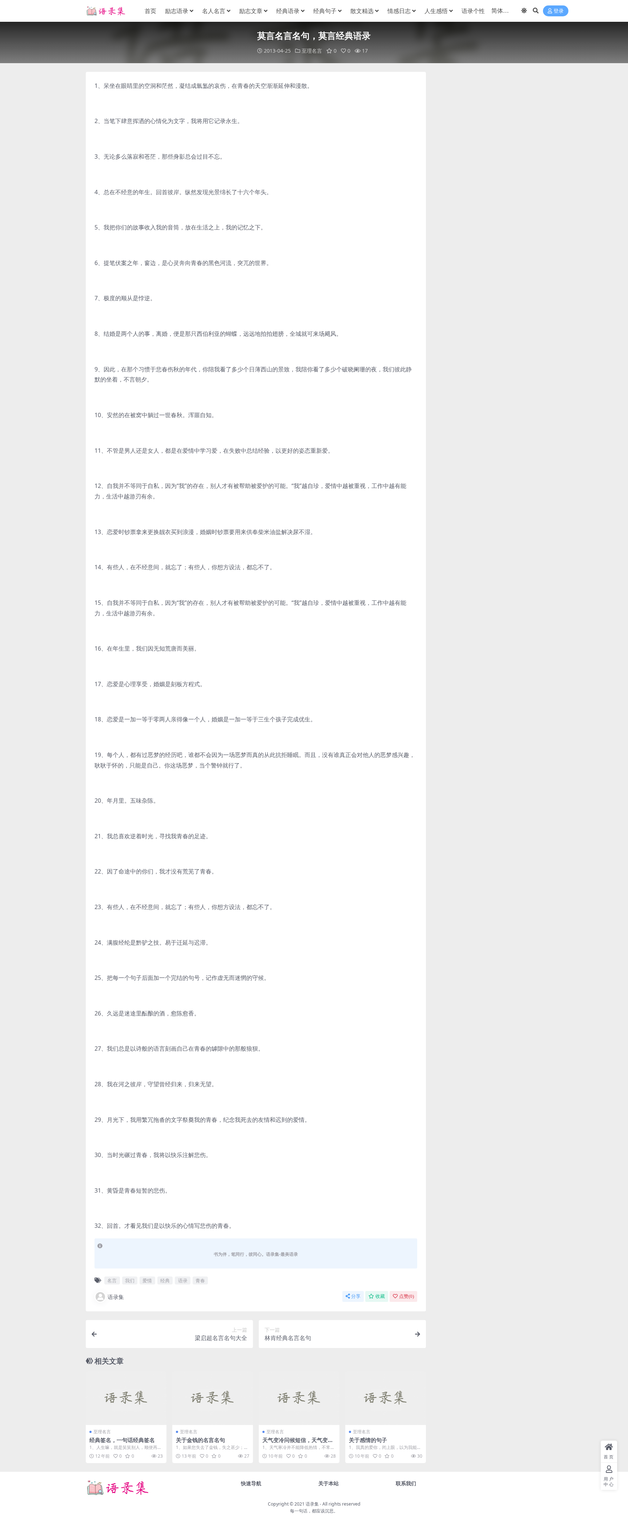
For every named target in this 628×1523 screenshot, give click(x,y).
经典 (165, 1280)
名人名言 (213, 11)
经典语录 (287, 11)
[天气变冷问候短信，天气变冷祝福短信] (299, 1398)
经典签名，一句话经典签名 (122, 1439)
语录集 (116, 1296)
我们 (129, 1280)
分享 (356, 1296)
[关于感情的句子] (385, 1398)
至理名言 (312, 50)
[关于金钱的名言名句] (212, 1398)
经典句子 (325, 11)
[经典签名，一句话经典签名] (126, 1398)
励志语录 (176, 11)
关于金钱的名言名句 (200, 1439)
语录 (183, 1280)
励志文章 (250, 11)
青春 (200, 1280)
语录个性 (473, 11)
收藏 (380, 1296)
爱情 (147, 1280)
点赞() (406, 1296)
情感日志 (399, 11)
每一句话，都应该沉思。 (314, 1511)
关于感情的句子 (368, 1439)
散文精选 (362, 11)
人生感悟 (436, 11)
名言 (112, 1280)
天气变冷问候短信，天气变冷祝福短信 (297, 1443)
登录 (558, 11)
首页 (150, 11)
